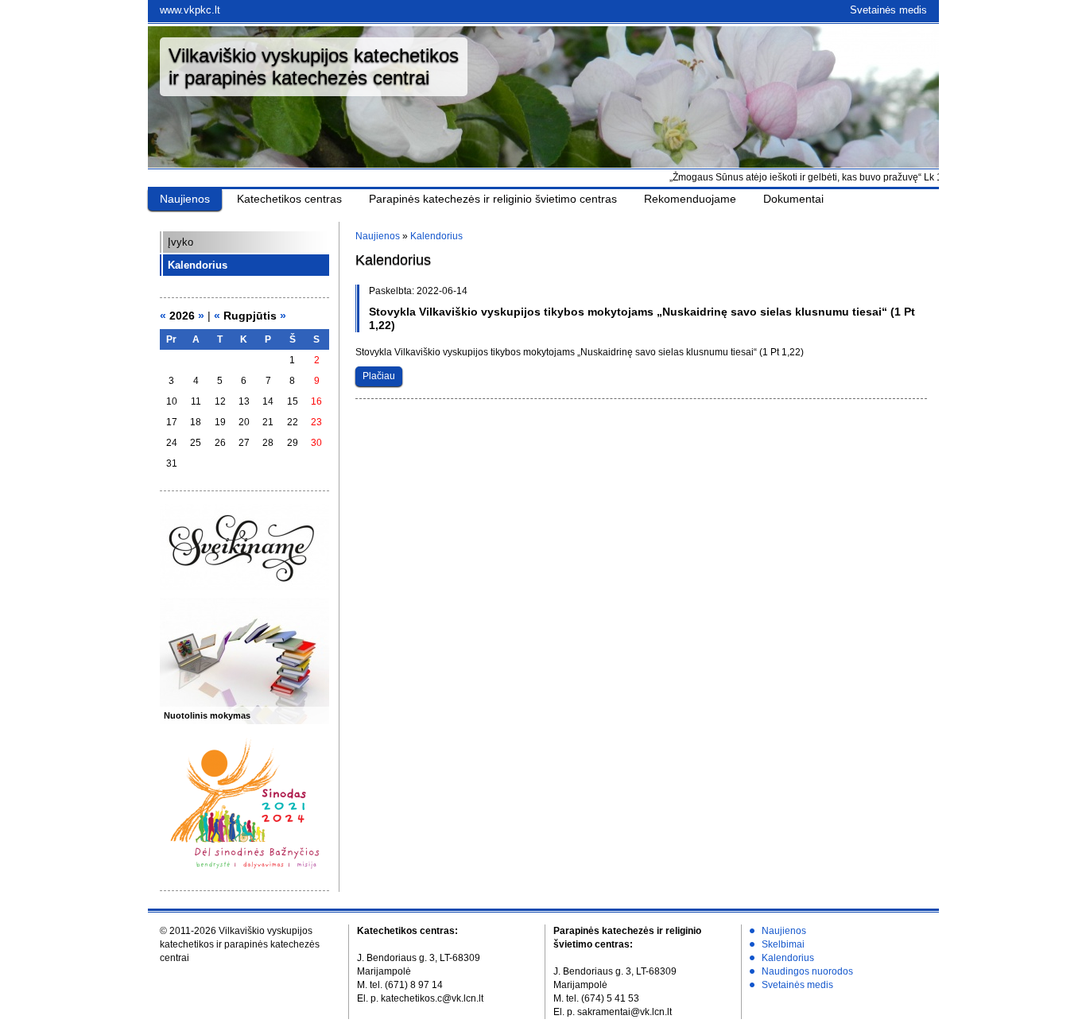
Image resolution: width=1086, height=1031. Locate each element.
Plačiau (379, 376)
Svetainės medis (888, 10)
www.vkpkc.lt (190, 10)
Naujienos (185, 198)
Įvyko (180, 242)
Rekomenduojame (690, 198)
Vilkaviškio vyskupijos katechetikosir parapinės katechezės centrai (314, 66)
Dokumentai (793, 198)
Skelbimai (783, 944)
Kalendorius (197, 265)
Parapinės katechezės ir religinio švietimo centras (493, 198)
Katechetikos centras (289, 198)
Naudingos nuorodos (807, 971)
